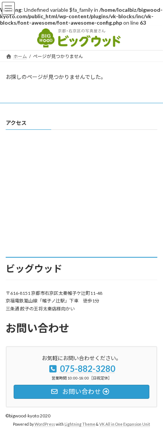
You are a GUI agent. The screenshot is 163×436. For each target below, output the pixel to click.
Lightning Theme (79, 424)
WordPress (44, 424)
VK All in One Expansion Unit (124, 424)
